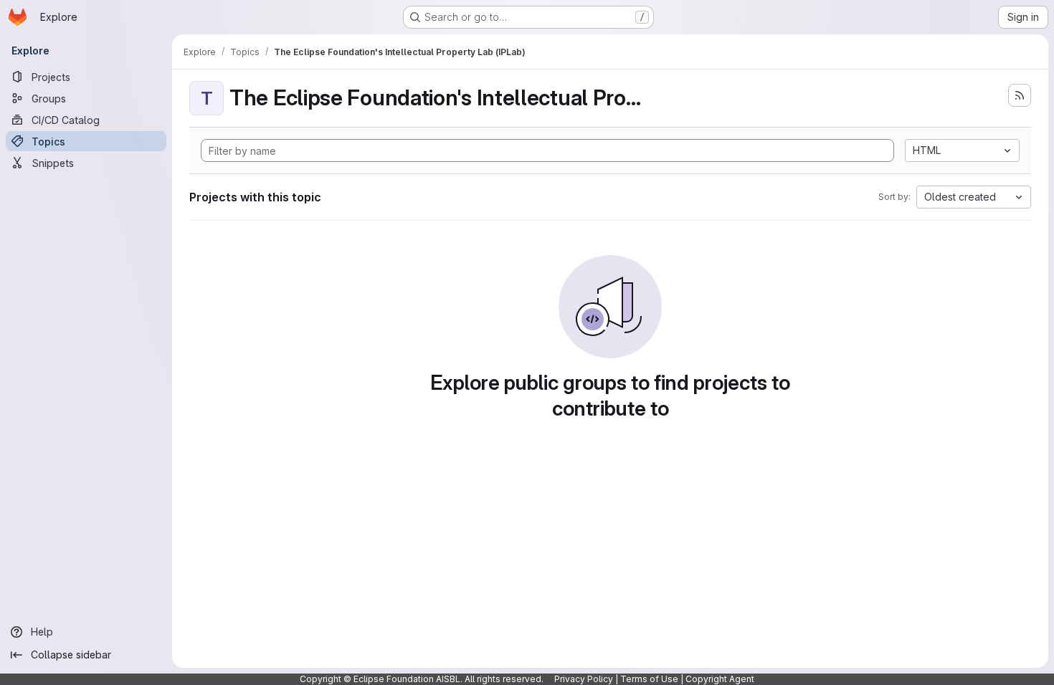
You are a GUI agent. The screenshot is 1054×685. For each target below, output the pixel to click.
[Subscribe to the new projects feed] (1019, 95)
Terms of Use (649, 679)
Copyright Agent (719, 679)
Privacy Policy (583, 679)
